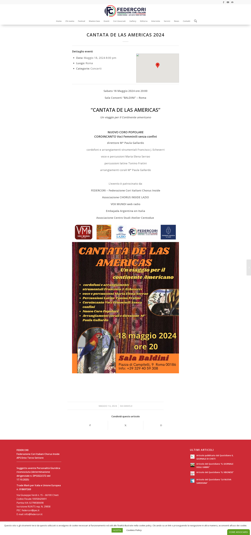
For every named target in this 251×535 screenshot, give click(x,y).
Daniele (127, 405)
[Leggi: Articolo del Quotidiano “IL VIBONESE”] (192, 473)
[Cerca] (194, 21)
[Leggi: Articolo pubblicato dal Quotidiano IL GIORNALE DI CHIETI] (192, 456)
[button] (157, 65)
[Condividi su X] (125, 425)
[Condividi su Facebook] (90, 425)
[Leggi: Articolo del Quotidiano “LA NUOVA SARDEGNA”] (192, 480)
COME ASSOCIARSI (238, 532)
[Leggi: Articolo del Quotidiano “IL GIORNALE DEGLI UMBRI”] (192, 465)
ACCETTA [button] (117, 530)
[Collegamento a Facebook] (223, 2)
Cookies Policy (134, 530)
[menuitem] (58, 21)
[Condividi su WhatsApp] (161, 425)
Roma (89, 63)
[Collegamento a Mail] (232, 2)
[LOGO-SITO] (125, 10)
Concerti (96, 68)
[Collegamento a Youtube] (228, 2)
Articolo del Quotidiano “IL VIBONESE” (215, 472)
